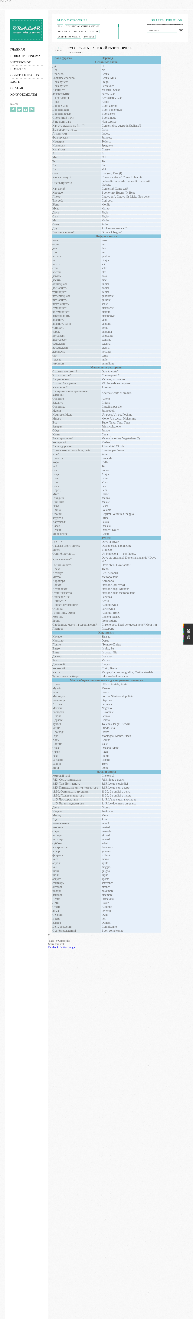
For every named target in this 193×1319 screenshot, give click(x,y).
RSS (31, 109)
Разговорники (74, 52)
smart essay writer (69, 37)
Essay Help (80, 32)
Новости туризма (25, 56)
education (64, 32)
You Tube (25, 109)
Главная (17, 49)
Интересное (20, 62)
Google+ (72, 947)
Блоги (15, 81)
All (60, 26)
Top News (89, 37)
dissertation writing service (82, 26)
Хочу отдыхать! (23, 94)
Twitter (19, 109)
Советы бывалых (24, 75)
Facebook (13, 109)
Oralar (26, 30)
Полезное (18, 68)
